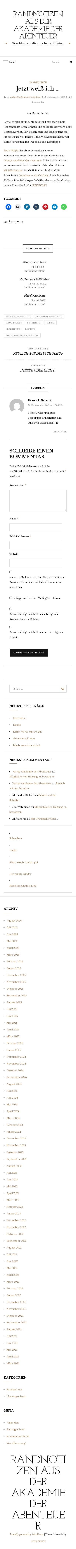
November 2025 (16, 982)
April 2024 (13, 1111)
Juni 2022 (12, 1261)
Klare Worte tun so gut (27, 731)
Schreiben (19, 718)
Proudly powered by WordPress (27, 1534)
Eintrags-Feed (16, 1429)
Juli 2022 (12, 1254)
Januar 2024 (14, 1131)
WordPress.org (16, 1443)
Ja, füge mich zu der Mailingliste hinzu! (36, 598)
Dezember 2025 (16, 975)
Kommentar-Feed (18, 1436)
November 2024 (16, 1063)
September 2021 (16, 1322)
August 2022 (14, 1247)
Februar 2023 (15, 1206)
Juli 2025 (12, 1009)
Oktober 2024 (15, 1070)
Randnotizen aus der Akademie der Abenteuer (38, 25)
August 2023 (14, 1166)
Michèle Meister (13, 170)
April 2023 (13, 1193)
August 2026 (14, 920)
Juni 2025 (12, 1016)
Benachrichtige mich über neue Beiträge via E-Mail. (36, 634)
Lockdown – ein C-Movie (34, 175)
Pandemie (30, 329)
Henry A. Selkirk (39, 400)
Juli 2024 (12, 1090)
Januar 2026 (14, 968)
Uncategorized (16, 1396)
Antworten (60, 431)
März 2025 (13, 1036)
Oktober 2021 (15, 1315)
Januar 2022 (14, 1295)
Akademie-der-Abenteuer (49, 316)
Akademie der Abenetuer (18, 316)
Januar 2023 (14, 1213)
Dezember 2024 (16, 1056)
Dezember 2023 (16, 1138)
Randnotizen (38, 82)
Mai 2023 (12, 1186)
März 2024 (13, 1118)
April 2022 (13, 1274)
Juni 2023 (12, 1179)
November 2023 (16, 1145)
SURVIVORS (39, 185)
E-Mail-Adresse (20, 536)
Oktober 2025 (15, 988)
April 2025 (13, 1029)
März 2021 (13, 1363)
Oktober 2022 (15, 1234)
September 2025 (17, 995)
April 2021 (13, 1356)
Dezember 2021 (16, 1302)
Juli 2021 (12, 1336)
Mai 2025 (12, 1022)
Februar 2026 (15, 961)
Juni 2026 (12, 934)
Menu (11, 62)
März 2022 (13, 1281)
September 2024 (17, 1077)
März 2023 (13, 1200)
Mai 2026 (12, 941)
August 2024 (14, 1084)
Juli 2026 (12, 927)
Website (14, 554)
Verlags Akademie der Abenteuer (23, 160)
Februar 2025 (15, 1043)
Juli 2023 (12, 1172)
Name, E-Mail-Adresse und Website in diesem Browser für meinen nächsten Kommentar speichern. (37, 582)
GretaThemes (38, 1541)
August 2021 (14, 1329)
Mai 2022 (12, 1268)
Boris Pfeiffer (12, 150)
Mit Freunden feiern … (44, 818)
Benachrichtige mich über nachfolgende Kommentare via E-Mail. (34, 616)
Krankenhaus (13, 329)
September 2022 (17, 1240)
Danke (17, 724)
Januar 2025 (14, 1050)
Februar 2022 (15, 1288)
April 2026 (13, 947)
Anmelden (13, 1422)
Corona (50, 323)
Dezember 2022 (16, 1220)
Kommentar (17, 485)
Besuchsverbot (14, 323)
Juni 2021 (12, 1343)
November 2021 (16, 1309)
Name (13, 518)
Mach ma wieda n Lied (26, 745)
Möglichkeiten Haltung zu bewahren (31, 776)
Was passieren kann (34, 262)
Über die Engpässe (34, 295)
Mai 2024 (12, 1104)
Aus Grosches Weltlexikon (34, 279)
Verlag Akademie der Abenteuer (25, 97)
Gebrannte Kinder (24, 738)
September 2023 (17, 1159)
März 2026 (13, 954)
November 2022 (16, 1227)
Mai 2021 (12, 1349)
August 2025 (14, 1002)
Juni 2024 (12, 1097)
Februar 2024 (15, 1125)
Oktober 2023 (15, 1152)
